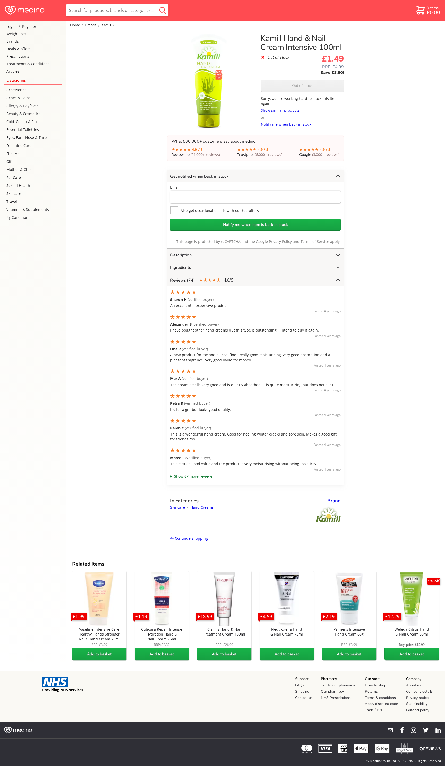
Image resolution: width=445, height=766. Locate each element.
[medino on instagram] (411, 730)
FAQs (299, 685)
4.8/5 (201, 280)
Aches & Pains (18, 97)
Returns (371, 691)
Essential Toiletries (22, 129)
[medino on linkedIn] (436, 730)
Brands (12, 41)
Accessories (16, 89)
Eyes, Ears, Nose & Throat (28, 137)
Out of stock (302, 85)
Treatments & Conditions (27, 63)
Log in (11, 26)
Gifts (10, 161)
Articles (12, 71)
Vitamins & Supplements (27, 209)
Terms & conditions (380, 697)
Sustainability (416, 703)
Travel (11, 201)
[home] (32, 10)
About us (413, 685)
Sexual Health (18, 185)
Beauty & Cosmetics (23, 113)
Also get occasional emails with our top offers (220, 210)
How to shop (375, 685)
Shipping (302, 691)
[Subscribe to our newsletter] (388, 730)
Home (75, 25)
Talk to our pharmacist (339, 685)
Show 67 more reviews (193, 476)
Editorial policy (417, 710)
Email (175, 187)
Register (29, 26)
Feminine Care (18, 145)
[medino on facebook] (398, 730)
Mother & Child (19, 169)
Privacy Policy (280, 241)
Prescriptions (17, 56)
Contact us (304, 697)
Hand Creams (202, 507)
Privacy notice (417, 697)
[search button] (163, 10)
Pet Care (13, 177)
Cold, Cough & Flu (21, 121)
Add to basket (99, 654)
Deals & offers (18, 48)
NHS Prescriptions (336, 697)
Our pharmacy (332, 691)
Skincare (13, 193)
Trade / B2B (374, 710)
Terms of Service (315, 241)
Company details (419, 691)
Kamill (106, 25)
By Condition (17, 217)
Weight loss (16, 33)
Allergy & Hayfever (22, 105)
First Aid (13, 153)
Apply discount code (381, 703)
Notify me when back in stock (286, 124)
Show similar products (280, 110)
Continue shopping (191, 538)
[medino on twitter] (423, 730)
